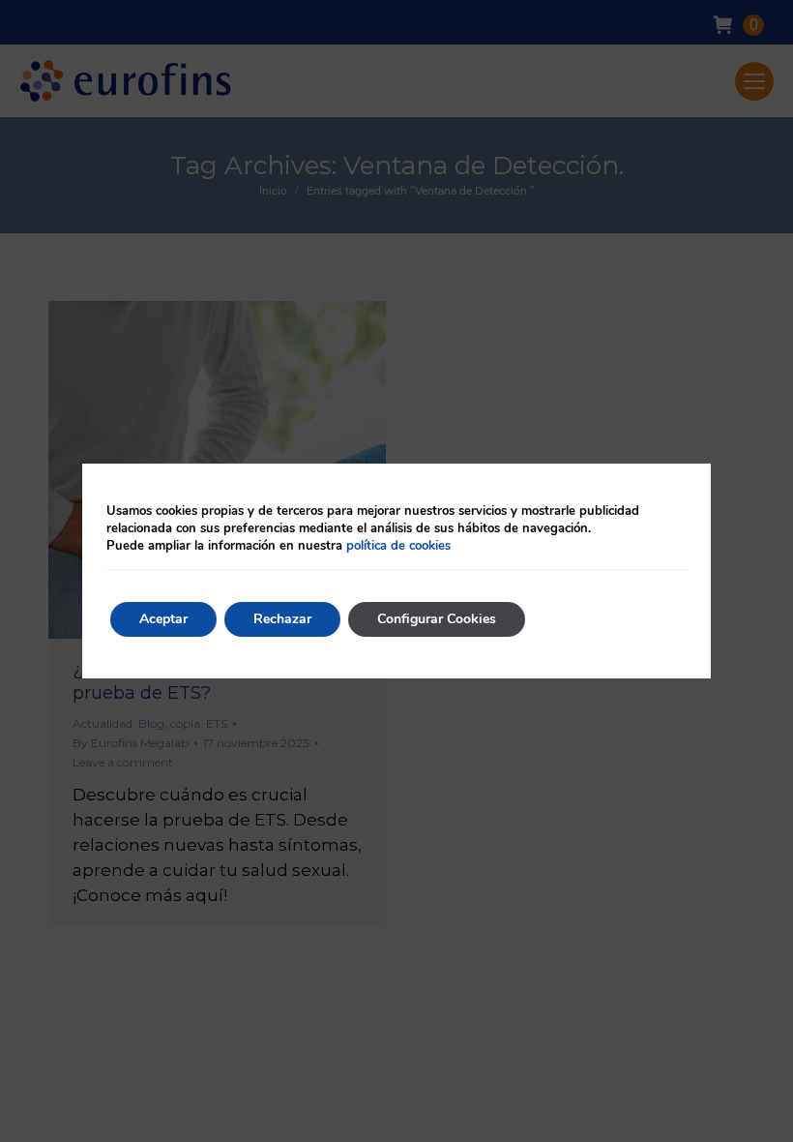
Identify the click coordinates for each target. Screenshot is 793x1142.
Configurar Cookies (436, 619)
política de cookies (398, 546)
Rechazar (282, 619)
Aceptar (163, 619)
